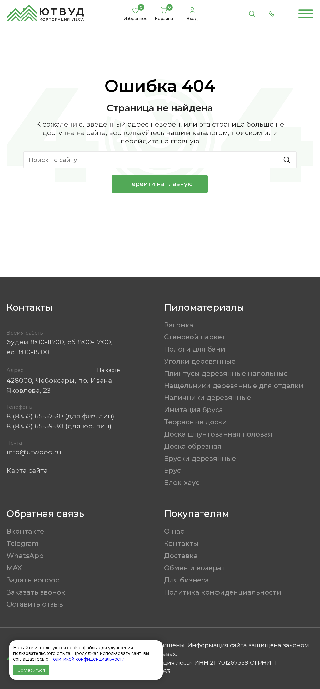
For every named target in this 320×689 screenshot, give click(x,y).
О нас (174, 531)
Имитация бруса (193, 410)
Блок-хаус (181, 482)
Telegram (23, 543)
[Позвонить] (271, 13)
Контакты (181, 543)
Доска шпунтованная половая (218, 434)
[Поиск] (251, 13)
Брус (172, 470)
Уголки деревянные (200, 361)
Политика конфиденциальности (222, 592)
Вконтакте (25, 531)
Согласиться (31, 669)
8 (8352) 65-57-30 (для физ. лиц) (60, 416)
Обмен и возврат (194, 568)
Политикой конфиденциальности (87, 659)
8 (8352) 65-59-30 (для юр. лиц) (59, 426)
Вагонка (178, 325)
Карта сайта (27, 470)
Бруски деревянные (200, 458)
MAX (14, 568)
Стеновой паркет (195, 337)
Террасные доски (195, 422)
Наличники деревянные (207, 397)
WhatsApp (25, 556)
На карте (108, 370)
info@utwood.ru (34, 452)
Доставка (181, 556)
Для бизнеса (186, 580)
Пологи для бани (194, 349)
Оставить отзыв (35, 604)
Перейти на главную (160, 183)
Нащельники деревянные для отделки (233, 386)
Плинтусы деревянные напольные (226, 373)
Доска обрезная (193, 446)
